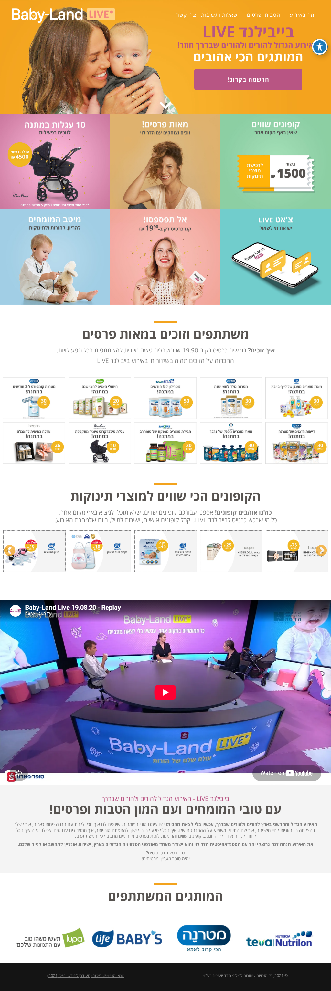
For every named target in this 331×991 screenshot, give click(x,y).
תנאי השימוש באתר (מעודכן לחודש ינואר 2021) (85, 975)
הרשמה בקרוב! (248, 79)
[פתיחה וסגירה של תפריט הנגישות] (319, 47)
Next (321, 551)
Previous (9, 551)
